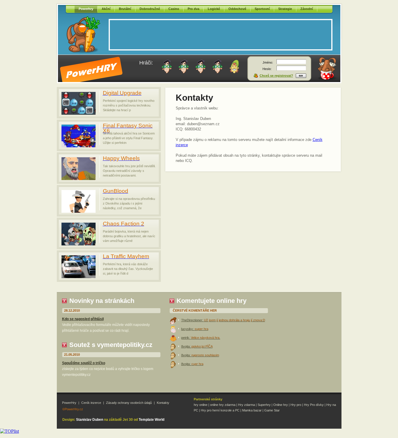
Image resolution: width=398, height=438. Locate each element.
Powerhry (86, 9)
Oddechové (237, 9)
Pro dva (193, 9)
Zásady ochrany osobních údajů (129, 402)
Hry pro (295, 404)
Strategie (285, 9)
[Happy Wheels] (78, 178)
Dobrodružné (150, 9)
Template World (151, 420)
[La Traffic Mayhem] (78, 276)
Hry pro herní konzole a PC (220, 410)
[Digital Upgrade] (78, 113)
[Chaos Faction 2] (78, 243)
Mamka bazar (252, 410)
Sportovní (262, 9)
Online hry (280, 404)
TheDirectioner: (223, 320)
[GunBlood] (78, 211)
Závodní (306, 9)
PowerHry (69, 402)
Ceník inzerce (91, 402)
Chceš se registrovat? (276, 75)
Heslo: (267, 69)
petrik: (200, 337)
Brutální (125, 9)
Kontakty (163, 402)
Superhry (264, 404)
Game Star (272, 410)
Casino (173, 9)
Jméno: (268, 62)
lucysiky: (194, 329)
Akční (106, 9)
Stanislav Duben (89, 420)
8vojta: (197, 346)
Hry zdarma (246, 404)
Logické (214, 9)
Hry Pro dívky (314, 404)
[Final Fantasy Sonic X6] (78, 145)
